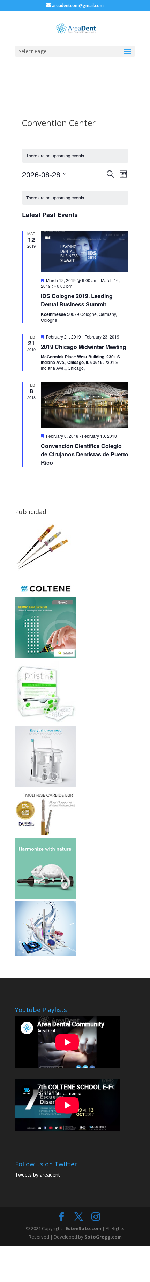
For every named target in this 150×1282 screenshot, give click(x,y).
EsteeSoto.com (84, 1228)
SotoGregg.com (103, 1237)
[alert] (75, 198)
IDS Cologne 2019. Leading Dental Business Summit (77, 300)
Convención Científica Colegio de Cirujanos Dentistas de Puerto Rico (84, 454)
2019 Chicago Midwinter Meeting (83, 347)
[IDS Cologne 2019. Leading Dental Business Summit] (84, 251)
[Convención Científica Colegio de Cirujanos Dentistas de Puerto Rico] (84, 405)
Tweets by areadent (37, 1174)
